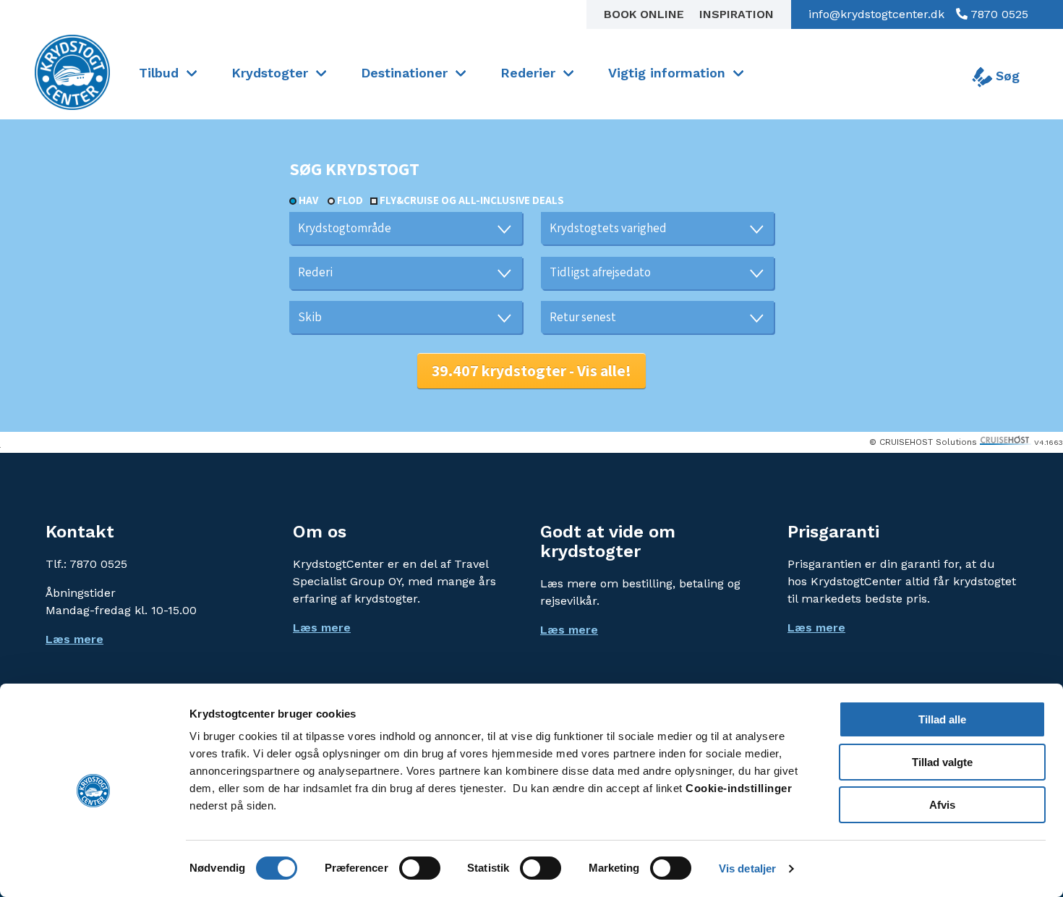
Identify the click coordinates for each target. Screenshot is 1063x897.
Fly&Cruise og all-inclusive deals (472, 200)
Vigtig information (666, 72)
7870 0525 (998, 14)
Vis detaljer (747, 868)
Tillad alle (942, 719)
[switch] (419, 868)
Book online (646, 14)
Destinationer (404, 72)
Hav (308, 200)
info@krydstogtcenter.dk (876, 14)
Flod (350, 200)
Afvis (942, 805)
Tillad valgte (942, 762)
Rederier (527, 72)
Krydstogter (269, 72)
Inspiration (736, 14)
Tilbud (159, 72)
